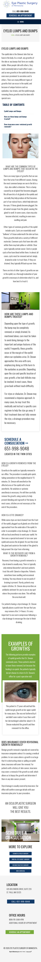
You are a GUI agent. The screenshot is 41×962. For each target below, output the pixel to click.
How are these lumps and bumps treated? (15, 117)
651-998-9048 (23, 11)
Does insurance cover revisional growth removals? (18, 125)
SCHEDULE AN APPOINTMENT (19, 932)
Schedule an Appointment (20, 15)
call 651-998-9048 (21, 901)
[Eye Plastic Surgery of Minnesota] (20, 3)
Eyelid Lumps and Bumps (12, 111)
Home (12, 35)
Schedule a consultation (18, 835)
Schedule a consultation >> (16, 441)
